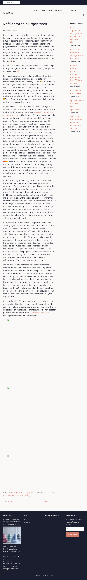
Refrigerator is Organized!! (23, 492)
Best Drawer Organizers (54, 11)
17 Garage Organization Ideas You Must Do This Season (76, 123)
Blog (36, 11)
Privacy (27, 522)
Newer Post (48, 502)
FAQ (82, 15)
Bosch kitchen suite (40, 313)
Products (76, 11)
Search (26, 520)
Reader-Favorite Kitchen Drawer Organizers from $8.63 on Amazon (76, 74)
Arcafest (50, 575)
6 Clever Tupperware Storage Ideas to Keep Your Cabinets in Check (11, 522)
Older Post (10, 502)
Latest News (8, 515)
